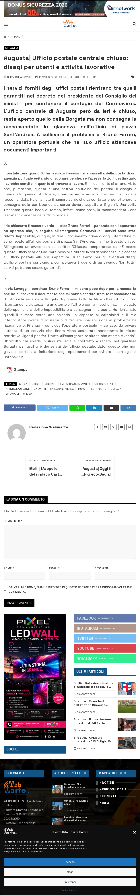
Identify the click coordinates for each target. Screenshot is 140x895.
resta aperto (98, 388)
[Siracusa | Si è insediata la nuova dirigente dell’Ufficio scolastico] (57, 789)
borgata (116, 388)
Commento (13, 521)
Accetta (70, 861)
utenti (36, 384)
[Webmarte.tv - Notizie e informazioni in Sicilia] (70, 24)
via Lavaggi (12, 393)
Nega (70, 871)
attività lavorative (18, 388)
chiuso (27, 393)
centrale (50, 384)
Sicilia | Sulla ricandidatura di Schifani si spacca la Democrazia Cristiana (93, 685)
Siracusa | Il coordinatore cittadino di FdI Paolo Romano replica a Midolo (92, 721)
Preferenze (70, 882)
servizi (23, 384)
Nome (9, 568)
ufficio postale (104, 384)
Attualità (17, 37)
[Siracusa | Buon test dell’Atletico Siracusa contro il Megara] (127, 706)
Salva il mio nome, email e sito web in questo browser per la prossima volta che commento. (70, 589)
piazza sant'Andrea (62, 388)
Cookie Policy (68, 890)
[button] (134, 832)
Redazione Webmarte (48, 427)
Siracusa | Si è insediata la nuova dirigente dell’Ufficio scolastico (75, 786)
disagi (81, 388)
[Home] (5, 36)
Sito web (101, 568)
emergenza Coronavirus (75, 384)
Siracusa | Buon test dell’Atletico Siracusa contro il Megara (89, 703)
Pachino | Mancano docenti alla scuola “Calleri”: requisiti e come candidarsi (76, 819)
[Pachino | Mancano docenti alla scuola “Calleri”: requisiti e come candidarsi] (57, 822)
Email (54, 568)
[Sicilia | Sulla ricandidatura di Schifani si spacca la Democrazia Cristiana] (127, 688)
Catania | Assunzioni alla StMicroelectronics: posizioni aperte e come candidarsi (76, 802)
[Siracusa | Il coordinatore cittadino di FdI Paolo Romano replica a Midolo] (127, 724)
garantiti (40, 388)
